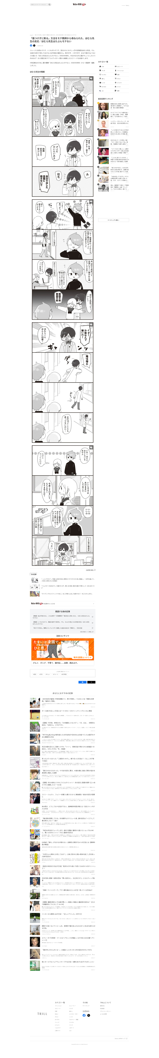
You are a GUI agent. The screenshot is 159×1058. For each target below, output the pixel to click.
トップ (31, 34)
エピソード (57, 1008)
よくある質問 (103, 1014)
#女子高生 (64, 674)
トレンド (57, 1022)
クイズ (71, 1025)
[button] (49, 4)
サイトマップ (86, 1006)
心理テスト (57, 1030)
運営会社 (102, 1006)
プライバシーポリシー (105, 1011)
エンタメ (71, 1022)
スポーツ (71, 1028)
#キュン (48, 674)
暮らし (71, 1011)
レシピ (71, 1017)
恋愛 (56, 1011)
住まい (56, 1014)
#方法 (40, 674)
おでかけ (57, 1019)
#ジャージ (55, 674)
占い (70, 1030)
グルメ (56, 1017)
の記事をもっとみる (49, 603)
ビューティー (72, 1006)
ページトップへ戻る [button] (113, 220)
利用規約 (102, 1008)
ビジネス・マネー (73, 1014)
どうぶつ (57, 1025)
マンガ (71, 1008)
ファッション (58, 1006)
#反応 (34, 674)
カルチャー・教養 (73, 1019)
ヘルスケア (57, 1028)
